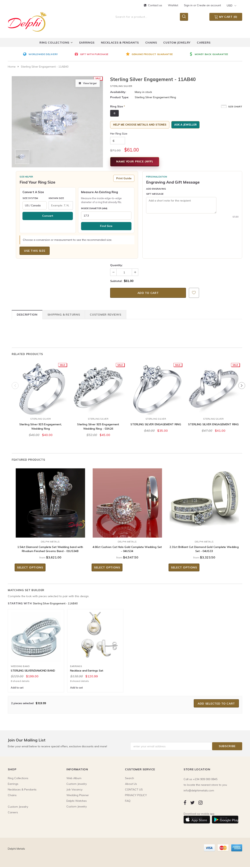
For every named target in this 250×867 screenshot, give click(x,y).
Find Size (106, 226)
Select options (30, 567)
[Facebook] (185, 802)
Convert (47, 216)
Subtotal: (116, 281)
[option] (47, 54)
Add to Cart (40, 411)
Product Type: (119, 97)
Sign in (188, 5)
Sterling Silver (121, 86)
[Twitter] (192, 802)
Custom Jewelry (76, 806)
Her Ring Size (118, 133)
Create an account (209, 5)
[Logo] (27, 21)
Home (12, 66)
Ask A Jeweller (185, 124)
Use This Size (34, 250)
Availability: (118, 92)
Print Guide (123, 178)
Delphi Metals (50, 541)
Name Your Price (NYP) (134, 161)
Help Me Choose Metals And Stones (139, 124)
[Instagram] (200, 802)
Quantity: (116, 265)
